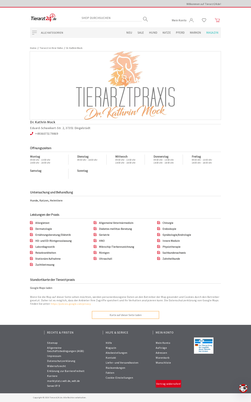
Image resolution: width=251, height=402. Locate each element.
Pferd (180, 32)
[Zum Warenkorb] (217, 20)
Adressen (161, 352)
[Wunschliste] (204, 20)
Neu (129, 32)
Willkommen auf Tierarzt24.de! (203, 4)
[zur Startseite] (43, 18)
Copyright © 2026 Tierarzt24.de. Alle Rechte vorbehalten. (59, 397)
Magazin (212, 32)
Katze (167, 32)
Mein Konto (163, 342)
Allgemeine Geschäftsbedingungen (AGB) (65, 349)
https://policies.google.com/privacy (71, 303)
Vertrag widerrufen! (168, 383)
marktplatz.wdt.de (59, 381)
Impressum (54, 356)
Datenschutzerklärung (61, 361)
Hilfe (109, 342)
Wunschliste (163, 362)
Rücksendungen (115, 367)
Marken (195, 32)
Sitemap (52, 342)
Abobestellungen (116, 352)
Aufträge (161, 347)
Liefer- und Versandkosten (122, 362)
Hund (153, 32)
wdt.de (76, 381)
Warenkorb (163, 357)
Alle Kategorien (52, 32)
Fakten (110, 372)
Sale (140, 32)
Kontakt (111, 357)
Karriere (52, 376)
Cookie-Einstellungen (119, 377)
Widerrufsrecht (56, 366)
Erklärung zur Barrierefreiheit (66, 371)
